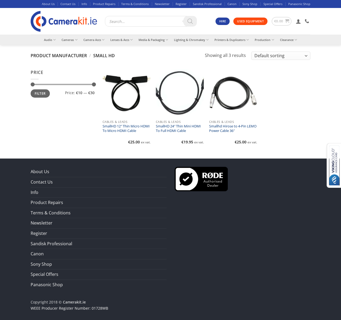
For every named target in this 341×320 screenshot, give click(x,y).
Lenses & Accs (119, 40)
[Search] (190, 21)
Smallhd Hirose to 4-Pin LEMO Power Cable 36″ (233, 128)
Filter (40, 93)
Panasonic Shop (299, 4)
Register (181, 4)
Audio (48, 40)
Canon (232, 4)
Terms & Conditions (135, 4)
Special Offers (272, 4)
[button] (282, 21)
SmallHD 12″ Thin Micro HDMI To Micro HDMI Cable (126, 128)
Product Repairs (104, 4)
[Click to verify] (201, 179)
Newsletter (162, 4)
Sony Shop (249, 4)
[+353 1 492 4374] (307, 21)
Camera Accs (92, 40)
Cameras (68, 40)
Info (84, 4)
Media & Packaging (152, 40)
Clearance (287, 40)
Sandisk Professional (207, 4)
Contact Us (67, 4)
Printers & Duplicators (229, 40)
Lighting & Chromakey (189, 40)
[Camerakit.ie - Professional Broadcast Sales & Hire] (64, 21)
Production (262, 40)
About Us (48, 4)
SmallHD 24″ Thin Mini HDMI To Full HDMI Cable (178, 128)
